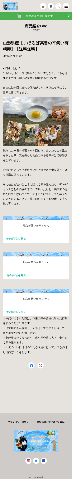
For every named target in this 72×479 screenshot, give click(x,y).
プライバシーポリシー (19, 422)
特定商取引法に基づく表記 (51, 422)
